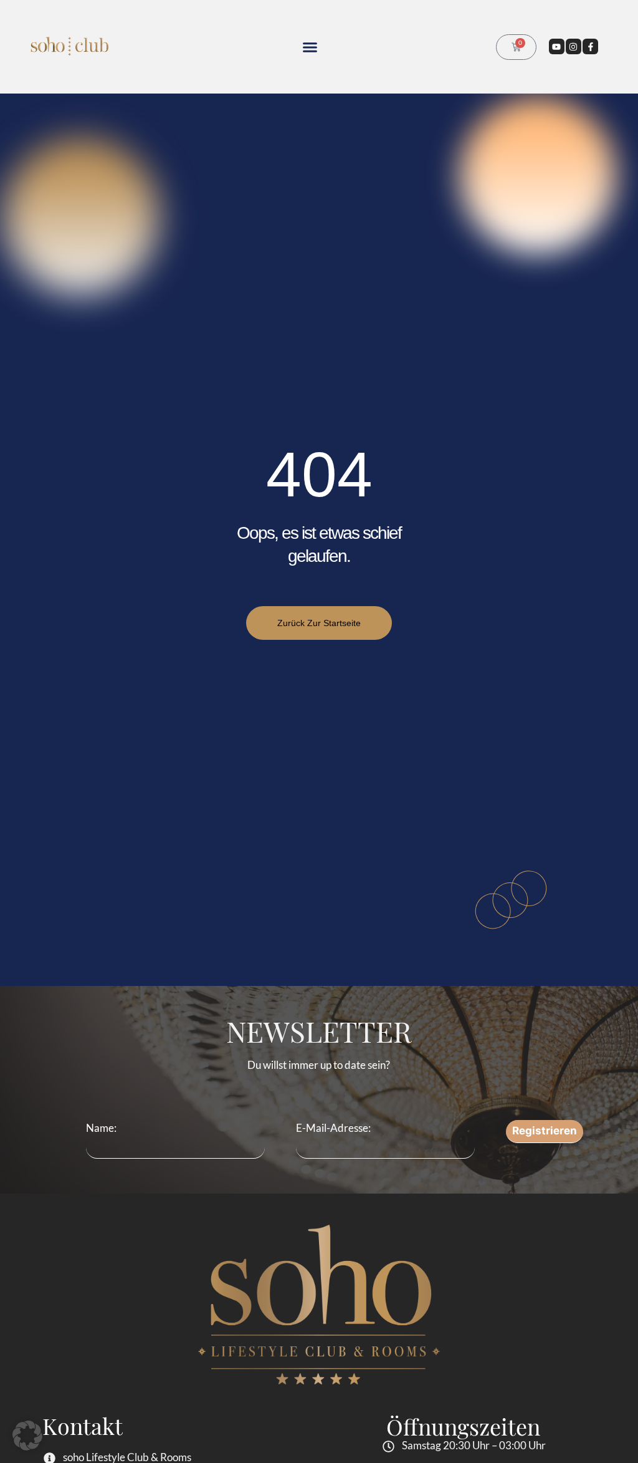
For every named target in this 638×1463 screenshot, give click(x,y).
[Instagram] (573, 46)
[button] (310, 47)
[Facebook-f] (590, 46)
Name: (101, 1127)
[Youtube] (556, 46)
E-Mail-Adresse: (333, 1127)
